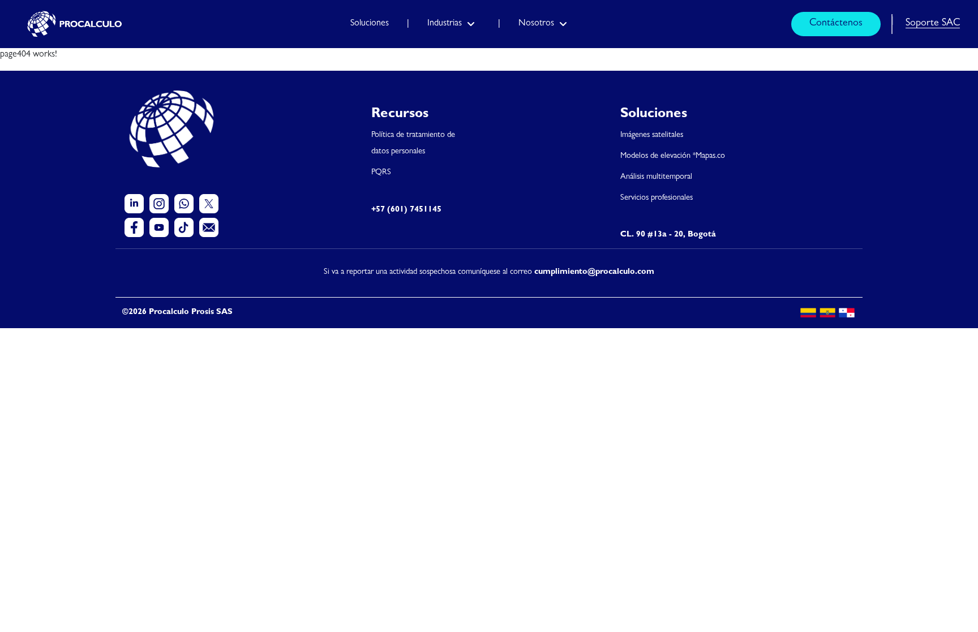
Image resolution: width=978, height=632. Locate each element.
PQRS (381, 173)
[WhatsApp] (184, 204)
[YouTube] (159, 227)
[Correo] (209, 227)
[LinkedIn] (134, 204)
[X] (209, 204)
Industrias (444, 23)
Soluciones (369, 23)
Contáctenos (836, 24)
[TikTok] (184, 227)
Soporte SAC (933, 24)
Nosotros (536, 23)
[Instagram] (159, 204)
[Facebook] (134, 227)
